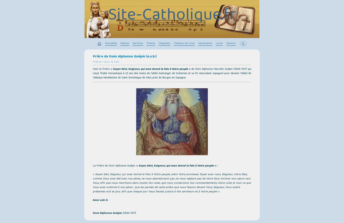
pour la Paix (111, 62)
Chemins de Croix (184, 43)
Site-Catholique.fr (172, 16)
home (99, 44)
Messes (124, 43)
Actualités (111, 43)
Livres (219, 43)
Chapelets (164, 43)
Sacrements (205, 43)
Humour (231, 43)
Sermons (138, 43)
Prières (151, 43)
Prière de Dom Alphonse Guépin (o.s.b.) (125, 56)
